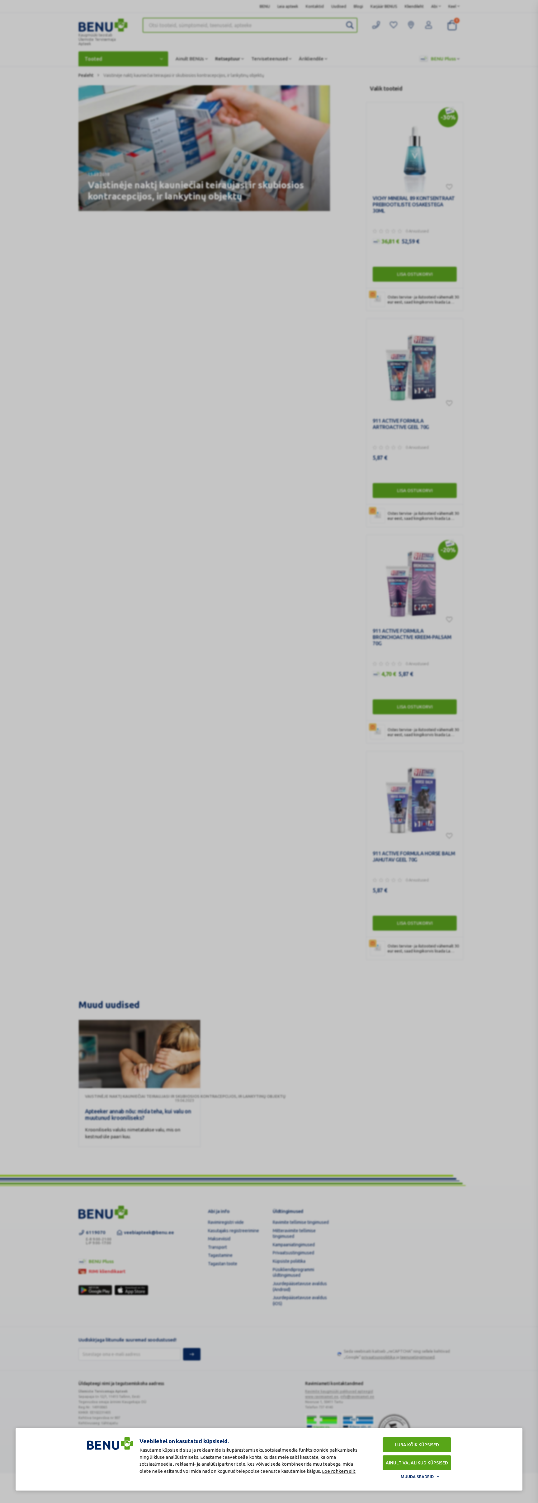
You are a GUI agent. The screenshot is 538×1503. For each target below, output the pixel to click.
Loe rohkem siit (339, 1471)
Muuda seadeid (417, 1476)
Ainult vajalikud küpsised (417, 1462)
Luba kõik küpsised (417, 1444)
